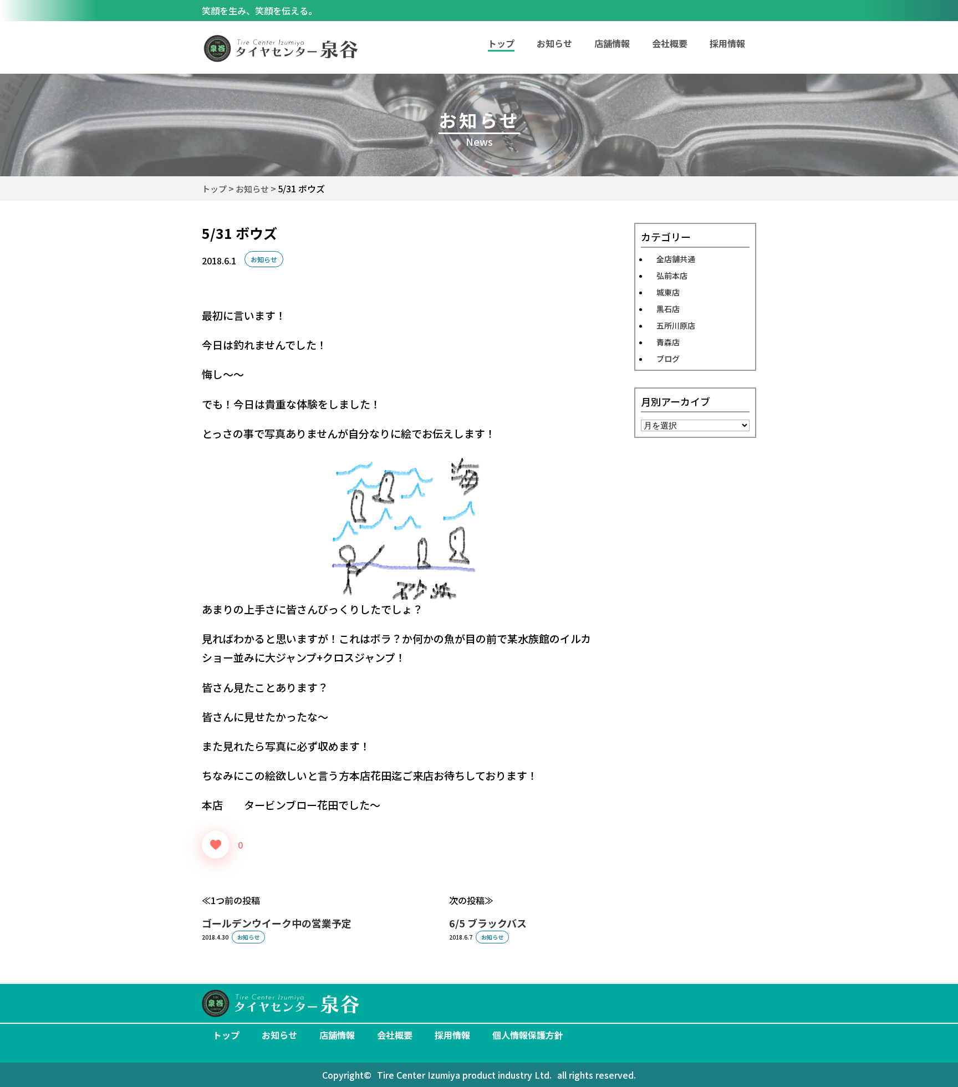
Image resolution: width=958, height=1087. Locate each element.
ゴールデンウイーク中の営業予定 (276, 923)
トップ (226, 1035)
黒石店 (668, 308)
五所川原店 (675, 325)
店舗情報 (612, 43)
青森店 (668, 342)
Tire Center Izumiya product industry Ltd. (464, 1074)
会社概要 (669, 43)
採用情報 (727, 43)
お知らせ (554, 43)
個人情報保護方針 (527, 1035)
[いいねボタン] (216, 845)
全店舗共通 (675, 258)
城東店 (668, 292)
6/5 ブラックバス (488, 923)
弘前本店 (671, 275)
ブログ (668, 358)
